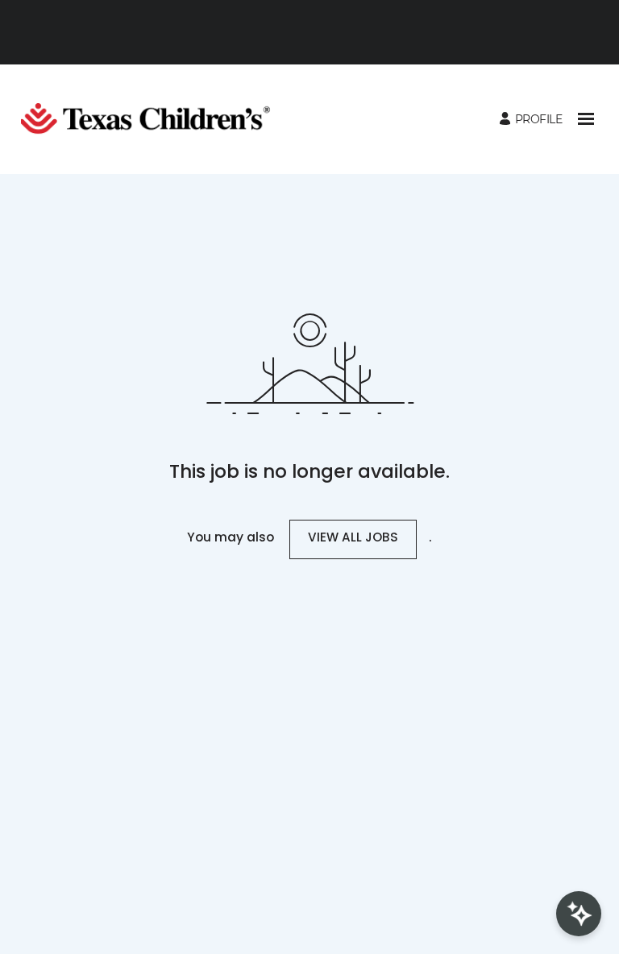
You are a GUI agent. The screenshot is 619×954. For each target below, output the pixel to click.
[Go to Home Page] (152, 119)
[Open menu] (586, 119)
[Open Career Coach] (578, 913)
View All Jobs (353, 539)
